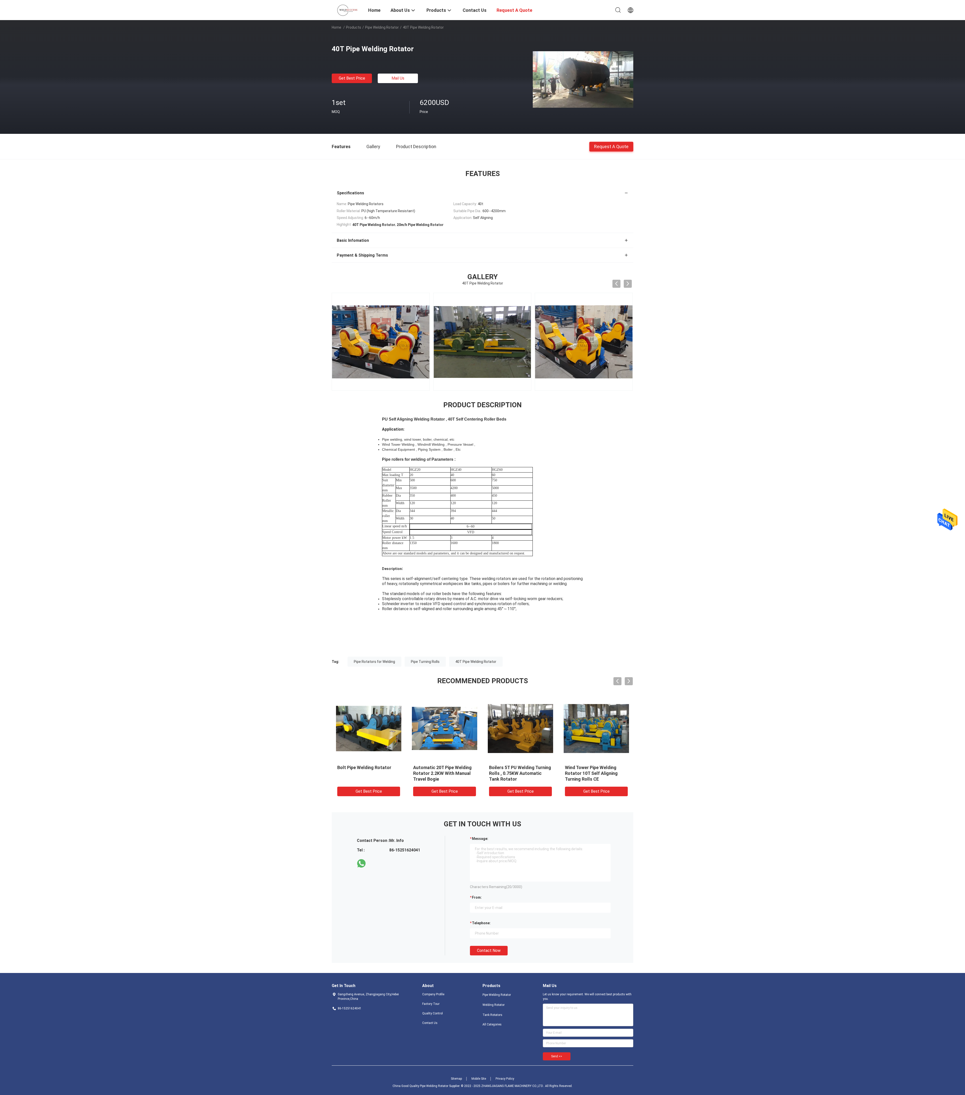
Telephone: (481, 923)
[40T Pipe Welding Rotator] (583, 79)
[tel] (375, 863)
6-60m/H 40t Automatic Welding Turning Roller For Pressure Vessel (516, 773)
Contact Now (489, 950)
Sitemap (456, 1078)
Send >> (556, 1056)
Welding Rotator (493, 1005)
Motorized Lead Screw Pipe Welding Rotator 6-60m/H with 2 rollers (593, 773)
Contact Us (430, 1023)
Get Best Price (352, 78)
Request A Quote (611, 146)
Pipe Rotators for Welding (374, 662)
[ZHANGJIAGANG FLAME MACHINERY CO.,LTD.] (347, 10)
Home (336, 27)
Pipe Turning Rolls (425, 662)
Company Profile (433, 994)
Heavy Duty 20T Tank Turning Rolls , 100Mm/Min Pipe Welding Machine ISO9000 (367, 773)
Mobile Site (478, 1078)
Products (353, 27)
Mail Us (398, 78)
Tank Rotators (492, 1015)
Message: (480, 839)
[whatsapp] (361, 863)
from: (477, 897)
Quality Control (432, 1013)
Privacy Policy (505, 1078)
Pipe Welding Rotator (382, 27)
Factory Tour (431, 1004)
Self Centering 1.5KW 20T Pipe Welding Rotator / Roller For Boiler (444, 773)
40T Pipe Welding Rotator (475, 662)
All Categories (492, 1024)
